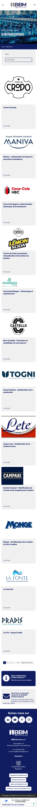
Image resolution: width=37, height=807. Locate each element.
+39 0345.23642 (20, 749)
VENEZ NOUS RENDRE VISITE (18, 784)
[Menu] (2, 7)
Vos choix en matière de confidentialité (20, 800)
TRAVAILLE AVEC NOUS (18, 779)
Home (3, 46)
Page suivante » (27, 663)
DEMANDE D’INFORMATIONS (18, 775)
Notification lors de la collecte (13, 805)
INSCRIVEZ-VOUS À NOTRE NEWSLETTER (18, 788)
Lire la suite (6, 126)
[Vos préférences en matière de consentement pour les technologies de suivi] (33, 803)
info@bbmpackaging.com (20, 751)
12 (18, 663)
